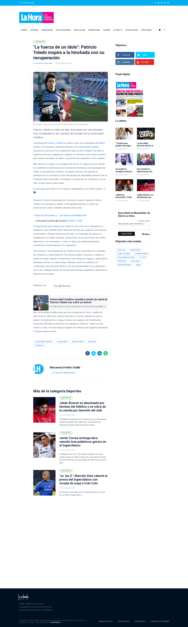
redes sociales (98, 154)
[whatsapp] (105, 353)
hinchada (92, 342)
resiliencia (39, 345)
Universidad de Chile (126, 257)
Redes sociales (124, 254)
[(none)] (39, 369)
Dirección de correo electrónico (131, 224)
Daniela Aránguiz (124, 265)
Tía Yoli (142, 257)
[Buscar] (164, 30)
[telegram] (168, 3)
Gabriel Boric (135, 250)
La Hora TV (117, 30)
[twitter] (158, 3)
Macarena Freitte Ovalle (44, 63)
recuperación (62, 342)
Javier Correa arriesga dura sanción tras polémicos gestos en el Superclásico (82, 441)
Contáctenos (139, 621)
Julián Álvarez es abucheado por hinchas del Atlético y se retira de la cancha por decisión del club (82, 406)
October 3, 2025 (74, 221)
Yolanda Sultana (141, 254)
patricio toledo (78, 342)
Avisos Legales (131, 30)
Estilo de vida (79, 30)
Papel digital (146, 30)
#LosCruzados (48, 215)
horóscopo (135, 261)
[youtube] (164, 3)
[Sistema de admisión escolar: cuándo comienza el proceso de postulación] (129, 99)
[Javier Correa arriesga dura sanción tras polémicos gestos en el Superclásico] (44, 445)
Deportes (34, 30)
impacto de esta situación (48, 226)
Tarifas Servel (123, 621)
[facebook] (155, 3)
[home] (36, 17)
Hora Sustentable (63, 30)
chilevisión (122, 261)
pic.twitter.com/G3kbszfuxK (73, 215)
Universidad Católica (88, 147)
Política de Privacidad (159, 621)
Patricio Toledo (55, 143)
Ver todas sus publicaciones (63, 373)
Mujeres (106, 30)
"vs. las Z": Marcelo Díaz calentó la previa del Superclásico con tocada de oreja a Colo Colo (83, 479)
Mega (138, 265)
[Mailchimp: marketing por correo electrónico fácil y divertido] (146, 236)
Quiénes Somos (105, 621)
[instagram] (161, 3)
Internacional (94, 30)
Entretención (47, 30)
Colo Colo (121, 250)
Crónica (24, 30)
